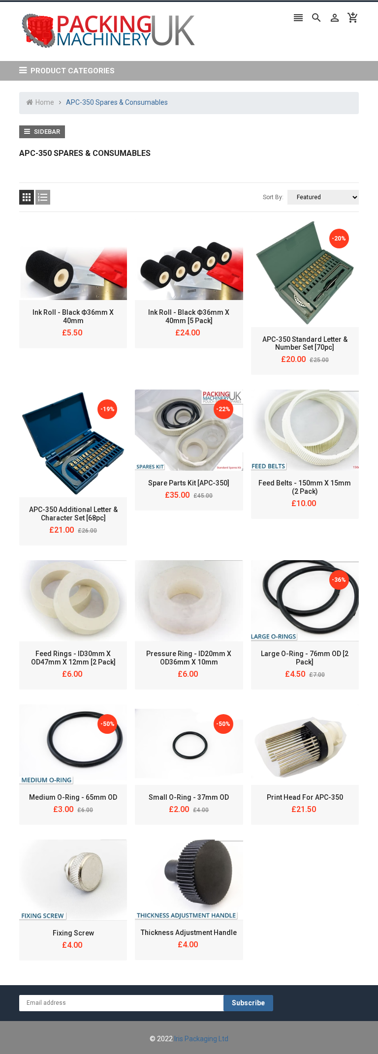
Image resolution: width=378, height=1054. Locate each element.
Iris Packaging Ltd (201, 1039)
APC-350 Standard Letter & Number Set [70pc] (304, 343)
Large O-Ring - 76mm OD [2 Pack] (304, 658)
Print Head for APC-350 (305, 797)
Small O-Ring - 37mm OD (189, 797)
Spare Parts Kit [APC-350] (188, 483)
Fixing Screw (73, 933)
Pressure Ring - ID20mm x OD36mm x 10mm (188, 658)
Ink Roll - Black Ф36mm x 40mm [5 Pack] (188, 316)
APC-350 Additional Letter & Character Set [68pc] (73, 514)
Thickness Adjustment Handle (189, 932)
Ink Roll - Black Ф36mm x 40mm (73, 316)
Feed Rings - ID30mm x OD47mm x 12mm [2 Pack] (73, 658)
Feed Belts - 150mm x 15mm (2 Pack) (304, 487)
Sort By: (273, 197)
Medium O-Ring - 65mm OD (73, 797)
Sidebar (46, 131)
